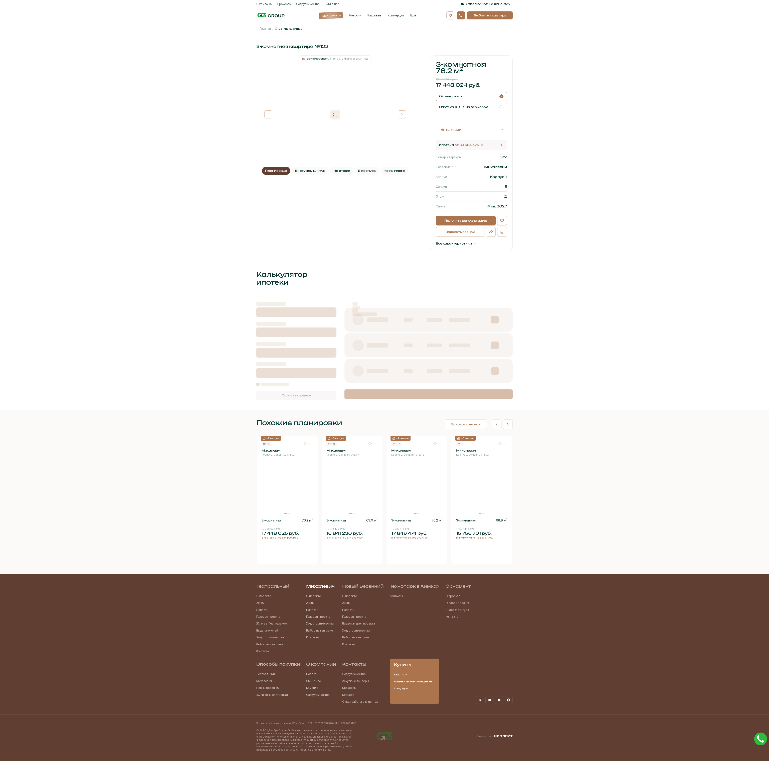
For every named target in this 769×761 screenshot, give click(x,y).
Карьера (348, 694)
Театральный (272, 586)
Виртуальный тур (310, 170)
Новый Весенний (363, 586)
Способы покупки (278, 664)
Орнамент (458, 586)
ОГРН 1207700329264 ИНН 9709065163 (332, 723)
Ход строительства (270, 637)
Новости (262, 609)
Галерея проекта (268, 616)
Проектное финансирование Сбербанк (280, 723)
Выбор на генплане (269, 644)
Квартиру (400, 674)
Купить (402, 664)
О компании (321, 664)
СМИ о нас (313, 681)
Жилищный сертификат (272, 694)
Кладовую (401, 688)
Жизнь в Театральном (271, 623)
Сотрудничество (318, 694)
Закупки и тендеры (355, 681)
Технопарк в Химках (414, 586)
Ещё (413, 15)
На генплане (394, 170)
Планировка (276, 170)
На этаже (341, 170)
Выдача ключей (267, 630)
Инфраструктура (457, 609)
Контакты (262, 651)
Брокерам (349, 687)
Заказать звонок (460, 231)
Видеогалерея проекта (358, 623)
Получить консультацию (465, 220)
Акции (260, 602)
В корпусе (367, 170)
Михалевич (320, 586)
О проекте (263, 596)
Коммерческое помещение (413, 681)
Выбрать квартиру (490, 15)
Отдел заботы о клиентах (360, 701)
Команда (312, 687)
